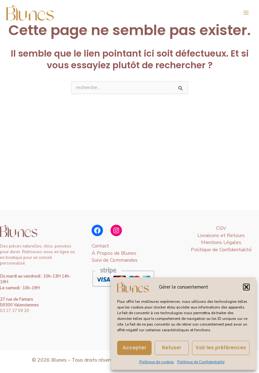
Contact (100, 245)
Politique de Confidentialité (201, 361)
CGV (221, 228)
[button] (246, 287)
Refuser (171, 347)
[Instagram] (116, 230)
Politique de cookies (156, 361)
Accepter (134, 347)
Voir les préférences (221, 347)
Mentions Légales (221, 242)
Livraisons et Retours (221, 235)
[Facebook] (97, 230)
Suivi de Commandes (115, 260)
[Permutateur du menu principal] (246, 12)
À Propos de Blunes (114, 253)
